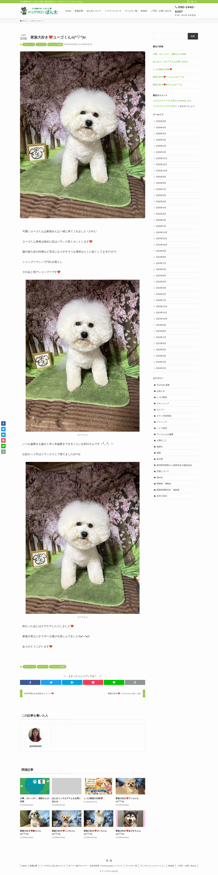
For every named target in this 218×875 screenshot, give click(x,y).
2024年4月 (161, 281)
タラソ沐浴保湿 (164, 416)
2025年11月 (161, 164)
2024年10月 (161, 244)
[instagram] (188, 1)
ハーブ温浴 (162, 428)
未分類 (160, 459)
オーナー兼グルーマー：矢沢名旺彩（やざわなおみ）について (95, 866)
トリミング (41, 44)
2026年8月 (161, 121)
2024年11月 (161, 238)
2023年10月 (161, 319)
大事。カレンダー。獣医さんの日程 (169, 54)
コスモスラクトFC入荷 (163, 100)
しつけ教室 (162, 397)
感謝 (159, 453)
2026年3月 (161, 140)
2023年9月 (161, 325)
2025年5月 (161, 201)
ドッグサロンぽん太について (53, 866)
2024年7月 (161, 263)
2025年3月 (161, 214)
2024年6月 (161, 269)
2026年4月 (161, 133)
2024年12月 (161, 232)
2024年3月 (161, 288)
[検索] (196, 1)
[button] (30, 682)
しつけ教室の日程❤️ (162, 69)
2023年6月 (161, 343)
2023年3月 (161, 362)
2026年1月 (161, 152)
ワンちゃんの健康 (55, 44)
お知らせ (161, 391)
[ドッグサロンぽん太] (39, 11)
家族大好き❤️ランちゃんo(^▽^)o (168, 77)
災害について (163, 471)
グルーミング (29, 44)
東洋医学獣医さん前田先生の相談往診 (174, 465)
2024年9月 (161, 251)
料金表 (171, 866)
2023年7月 (161, 337)
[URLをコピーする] (135, 682)
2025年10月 (161, 170)
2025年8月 (161, 183)
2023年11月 (161, 312)
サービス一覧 (131, 866)
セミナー (161, 409)
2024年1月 (161, 300)
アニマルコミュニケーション (152, 866)
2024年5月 (161, 275)
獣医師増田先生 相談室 (168, 490)
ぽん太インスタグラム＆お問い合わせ (170, 61)
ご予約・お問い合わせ (186, 866)
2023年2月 (161, 368)
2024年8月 (161, 257)
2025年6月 (161, 195)
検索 (193, 36)
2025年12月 (161, 158)
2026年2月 (161, 146)
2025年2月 (161, 220)
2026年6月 (161, 127)
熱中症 (160, 477)
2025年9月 (161, 177)
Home (24, 866)
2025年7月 (161, 189)
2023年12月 (161, 306)
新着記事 (33, 866)
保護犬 (160, 446)
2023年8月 (161, 331)
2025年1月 (161, 226)
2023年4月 (161, 356)
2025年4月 (161, 207)
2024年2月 (161, 294)
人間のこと (162, 440)
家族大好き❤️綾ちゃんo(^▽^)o (167, 84)
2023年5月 (161, 349)
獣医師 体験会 (164, 483)
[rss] (192, 1)
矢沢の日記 (162, 496)
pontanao (36, 746)
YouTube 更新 (163, 385)
